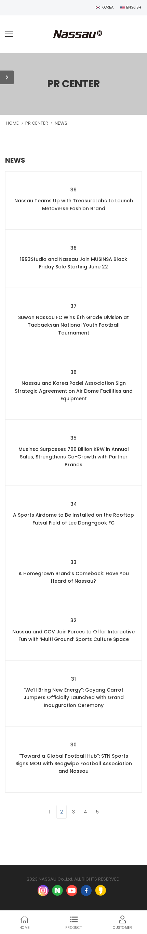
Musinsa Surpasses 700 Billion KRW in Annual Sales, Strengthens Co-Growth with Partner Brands (73, 457)
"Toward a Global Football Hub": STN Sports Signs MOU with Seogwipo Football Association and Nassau (73, 764)
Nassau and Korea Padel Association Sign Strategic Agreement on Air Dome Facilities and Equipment (74, 391)
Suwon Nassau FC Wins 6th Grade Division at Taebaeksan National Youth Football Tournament (73, 325)
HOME (12, 123)
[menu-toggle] (9, 34)
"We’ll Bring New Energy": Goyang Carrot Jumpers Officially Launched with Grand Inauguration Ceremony (74, 697)
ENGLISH (133, 7)
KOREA (107, 7)
